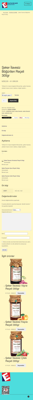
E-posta (4, 238)
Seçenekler (21, 293)
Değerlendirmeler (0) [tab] (7, 135)
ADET (3, 93)
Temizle (17, 95)
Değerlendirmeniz (7, 212)
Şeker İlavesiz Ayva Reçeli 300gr (11, 168)
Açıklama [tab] (4, 126)
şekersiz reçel (8, 113)
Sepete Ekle (13, 100)
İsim (3, 233)
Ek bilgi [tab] (4, 130)
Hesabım (5, 397)
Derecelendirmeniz (7, 210)
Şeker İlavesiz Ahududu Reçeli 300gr (14, 160)
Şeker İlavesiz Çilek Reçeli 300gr (11, 176)
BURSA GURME (13, 12)
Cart (25, 396)
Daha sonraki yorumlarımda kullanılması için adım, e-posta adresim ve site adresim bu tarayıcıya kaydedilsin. (16, 244)
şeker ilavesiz (18, 111)
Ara (16, 397)
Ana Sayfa (5, 12)
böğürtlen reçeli (10, 111)
